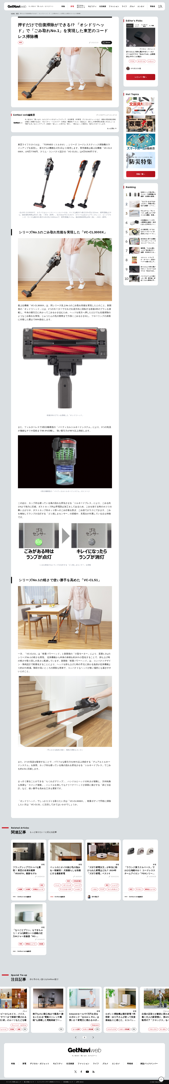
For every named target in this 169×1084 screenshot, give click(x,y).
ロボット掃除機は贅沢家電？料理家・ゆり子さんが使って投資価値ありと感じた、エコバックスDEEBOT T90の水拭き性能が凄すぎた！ (48, 1017)
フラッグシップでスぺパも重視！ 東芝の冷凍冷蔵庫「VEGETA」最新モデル (27, 870)
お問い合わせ (80, 1082)
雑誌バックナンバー (149, 1064)
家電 (72, 6)
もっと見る (112, 128)
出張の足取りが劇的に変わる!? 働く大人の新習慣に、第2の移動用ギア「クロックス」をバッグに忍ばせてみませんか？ (84, 1017)
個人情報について (29, 1082)
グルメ (132, 6)
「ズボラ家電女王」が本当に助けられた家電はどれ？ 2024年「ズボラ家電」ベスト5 (102, 870)
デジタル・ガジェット (81, 6)
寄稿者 (152, 6)
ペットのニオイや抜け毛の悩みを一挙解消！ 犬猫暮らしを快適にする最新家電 (65, 870)
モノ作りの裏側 (144, 25)
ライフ (124, 6)
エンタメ (140, 6)
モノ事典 (151, 25)
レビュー (129, 25)
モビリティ (92, 6)
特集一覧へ (140, 174)
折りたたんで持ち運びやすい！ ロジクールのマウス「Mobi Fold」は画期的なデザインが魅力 (140, 54)
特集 (63, 6)
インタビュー (137, 25)
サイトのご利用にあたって (13, 1082)
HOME (13, 13)
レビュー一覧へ (141, 77)
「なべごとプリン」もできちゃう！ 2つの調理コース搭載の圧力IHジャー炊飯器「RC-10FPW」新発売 (28, 933)
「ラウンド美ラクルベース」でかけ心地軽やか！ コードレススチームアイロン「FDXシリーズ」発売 (140, 870)
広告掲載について (68, 1082)
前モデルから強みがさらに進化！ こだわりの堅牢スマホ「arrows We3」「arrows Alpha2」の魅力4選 (119, 1017)
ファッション (114, 6)
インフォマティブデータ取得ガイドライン (48, 1082)
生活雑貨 (102, 6)
